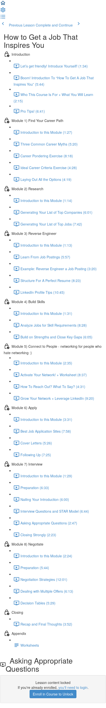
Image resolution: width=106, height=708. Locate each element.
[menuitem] (3, 11)
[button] (3, 4)
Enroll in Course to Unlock (53, 694)
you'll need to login (73, 687)
